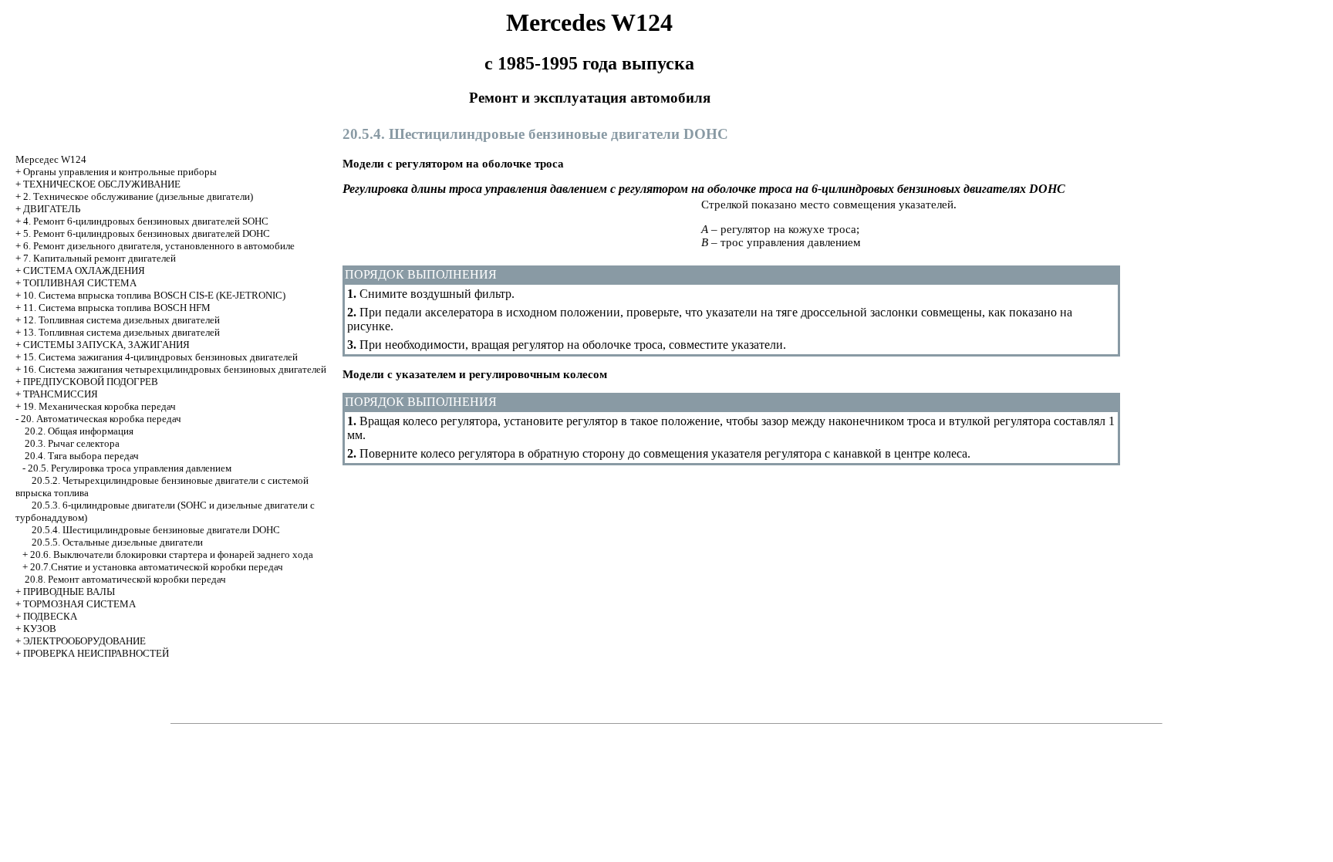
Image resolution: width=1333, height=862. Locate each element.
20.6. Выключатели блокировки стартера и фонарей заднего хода (171, 554)
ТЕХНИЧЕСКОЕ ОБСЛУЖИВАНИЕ (102, 184)
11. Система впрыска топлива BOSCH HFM (117, 307)
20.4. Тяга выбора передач (82, 455)
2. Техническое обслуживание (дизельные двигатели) (138, 196)
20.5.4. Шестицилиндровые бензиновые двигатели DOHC (156, 530)
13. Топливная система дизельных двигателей (121, 332)
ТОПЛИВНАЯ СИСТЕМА (80, 283)
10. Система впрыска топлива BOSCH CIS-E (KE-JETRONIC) (154, 295)
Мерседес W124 (50, 159)
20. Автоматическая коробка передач (101, 418)
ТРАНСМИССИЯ (60, 394)
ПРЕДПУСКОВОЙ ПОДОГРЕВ (90, 381)
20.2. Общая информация (79, 431)
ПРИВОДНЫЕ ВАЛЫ (69, 591)
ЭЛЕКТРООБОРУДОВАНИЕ (84, 641)
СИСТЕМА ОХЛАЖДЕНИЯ (84, 270)
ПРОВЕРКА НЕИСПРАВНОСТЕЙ (96, 653)
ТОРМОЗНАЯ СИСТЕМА (79, 604)
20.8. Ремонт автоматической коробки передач (125, 579)
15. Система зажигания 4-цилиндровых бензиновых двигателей (160, 357)
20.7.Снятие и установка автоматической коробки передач (156, 567)
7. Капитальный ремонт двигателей (99, 258)
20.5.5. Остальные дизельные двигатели (117, 542)
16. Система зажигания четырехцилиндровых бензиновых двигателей (174, 369)
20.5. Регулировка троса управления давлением (129, 468)
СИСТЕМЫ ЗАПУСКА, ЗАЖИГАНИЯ (106, 344)
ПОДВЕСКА (50, 616)
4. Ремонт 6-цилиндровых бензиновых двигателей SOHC (145, 221)
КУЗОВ (39, 628)
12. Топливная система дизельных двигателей (121, 320)
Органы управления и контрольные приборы (120, 171)
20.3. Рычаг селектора (72, 443)
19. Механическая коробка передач (99, 406)
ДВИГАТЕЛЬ (51, 209)
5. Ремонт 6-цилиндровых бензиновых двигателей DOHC (146, 233)
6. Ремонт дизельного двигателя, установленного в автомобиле (159, 246)
